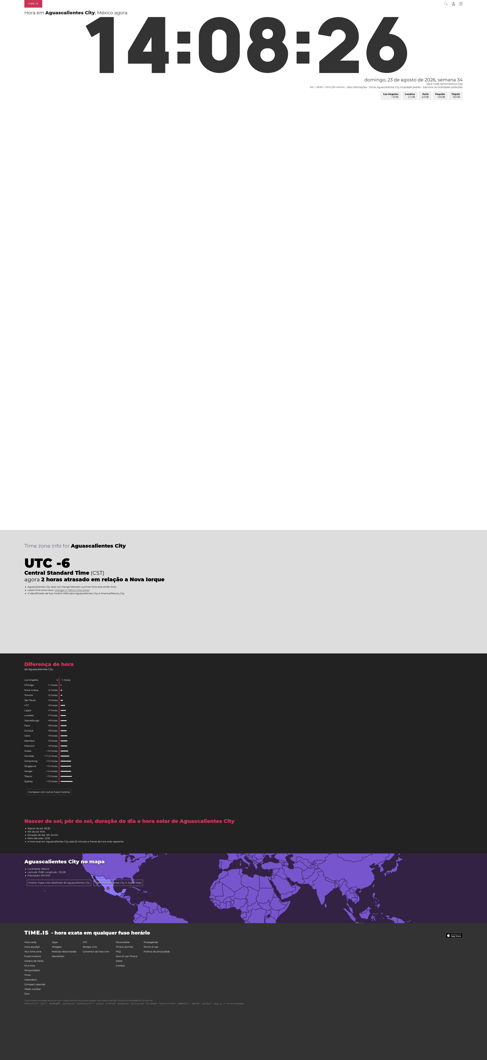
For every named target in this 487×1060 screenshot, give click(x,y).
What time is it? (31, 1003)
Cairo (27, 735)
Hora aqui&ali (32, 947)
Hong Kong (30, 761)
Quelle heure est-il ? (85, 1003)
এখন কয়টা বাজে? (111, 1003)
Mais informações (357, 87)
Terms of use (151, 947)
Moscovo (29, 746)
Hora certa (30, 942)
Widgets (57, 947)
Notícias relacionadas (64, 951)
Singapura (30, 766)
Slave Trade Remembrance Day (444, 84)
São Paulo (30, 700)
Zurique (28, 730)
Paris (425, 95)
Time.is (33, 4)
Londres (410, 95)
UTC (26, 705)
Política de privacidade (157, 951)
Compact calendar (35, 984)
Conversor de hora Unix (96, 951)
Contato (120, 965)
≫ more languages (235, 1003)
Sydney (28, 781)
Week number (32, 989)
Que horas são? (137, 1003)
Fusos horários (32, 956)
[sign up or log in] (453, 4)
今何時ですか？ (183, 1003)
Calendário (30, 979)
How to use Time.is (126, 956)
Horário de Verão (34, 961)
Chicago (29, 685)
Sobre (119, 961)
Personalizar (123, 942)
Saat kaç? (196, 1003)
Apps (55, 942)
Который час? (123, 1003)
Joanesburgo (31, 720)
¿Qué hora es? (68, 1003)
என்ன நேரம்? (207, 1003)
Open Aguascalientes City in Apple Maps (118, 882)
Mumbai (29, 756)
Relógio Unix (90, 947)
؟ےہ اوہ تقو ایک (219, 1003)
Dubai (27, 751)
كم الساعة (100, 1003)
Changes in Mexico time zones (72, 590)
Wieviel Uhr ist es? (167, 1003)
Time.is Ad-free (124, 947)
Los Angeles (390, 95)
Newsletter (58, 956)
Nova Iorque (31, 690)
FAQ (118, 951)
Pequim (440, 95)
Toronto (28, 695)
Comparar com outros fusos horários (49, 792)
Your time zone (32, 951)
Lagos (27, 710)
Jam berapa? (151, 1003)
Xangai (28, 771)
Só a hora (29, 965)
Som (27, 993)
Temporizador (32, 970)
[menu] (461, 4)
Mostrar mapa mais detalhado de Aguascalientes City (59, 882)
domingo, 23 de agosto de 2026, (413, 79)
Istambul (29, 740)
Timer (27, 975)
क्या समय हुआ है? (54, 1003)
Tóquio (455, 95)
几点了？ (44, 1003)
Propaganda (151, 942)
